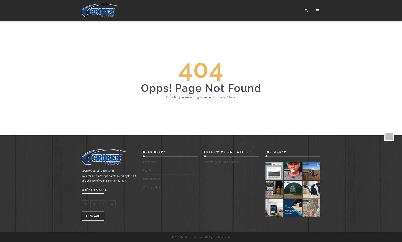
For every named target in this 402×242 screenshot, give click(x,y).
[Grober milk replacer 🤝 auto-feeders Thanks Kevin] (293, 171)
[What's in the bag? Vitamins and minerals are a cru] (274, 189)
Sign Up (148, 170)
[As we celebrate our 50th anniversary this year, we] (274, 171)
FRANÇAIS (93, 216)
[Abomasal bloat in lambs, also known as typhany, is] (293, 208)
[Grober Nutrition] (100, 10)
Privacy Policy (151, 187)
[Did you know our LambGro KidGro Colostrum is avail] (274, 208)
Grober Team (151, 179)
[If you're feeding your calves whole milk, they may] (311, 189)
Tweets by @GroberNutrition (222, 162)
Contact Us (150, 162)
